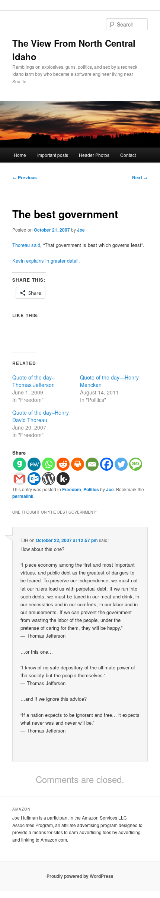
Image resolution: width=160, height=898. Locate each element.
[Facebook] (106, 464)
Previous (24, 177)
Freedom (71, 489)
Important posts (52, 155)
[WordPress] (48, 478)
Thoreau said (26, 244)
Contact (128, 155)
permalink (22, 496)
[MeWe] (34, 464)
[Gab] (19, 464)
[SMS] (135, 464)
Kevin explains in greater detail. (46, 260)
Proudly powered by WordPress (80, 876)
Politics (91, 489)
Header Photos (94, 155)
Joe (81, 229)
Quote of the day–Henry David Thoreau (40, 416)
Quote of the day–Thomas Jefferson (33, 381)
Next (140, 177)
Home (20, 155)
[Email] (92, 464)
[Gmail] (19, 478)
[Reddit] (63, 464)
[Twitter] (121, 464)
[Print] (77, 464)
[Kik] (63, 478)
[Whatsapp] (48, 464)
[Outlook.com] (34, 478)
